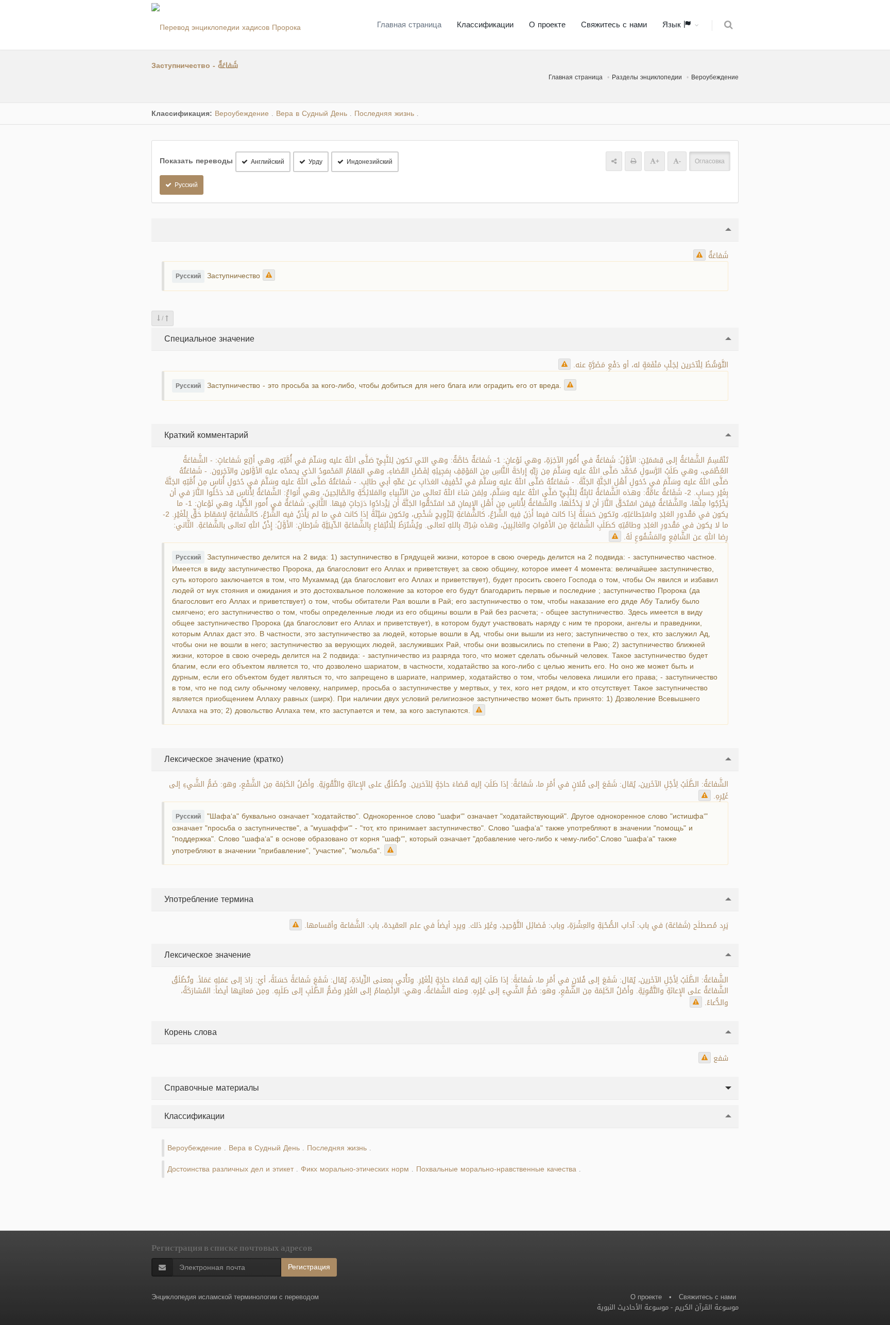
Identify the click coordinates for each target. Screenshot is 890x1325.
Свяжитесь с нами (614, 25)
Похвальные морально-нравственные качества (496, 1169)
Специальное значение (208, 339)
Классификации (485, 25)
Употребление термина (207, 899)
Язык (672, 25)
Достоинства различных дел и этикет (230, 1169)
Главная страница (409, 25)
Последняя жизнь (384, 114)
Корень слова (189, 1032)
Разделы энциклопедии (647, 77)
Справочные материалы (210, 1088)
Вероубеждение (715, 77)
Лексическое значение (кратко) (222, 759)
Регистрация (309, 1267)
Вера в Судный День (311, 114)
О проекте (547, 25)
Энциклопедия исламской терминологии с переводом (235, 1296)
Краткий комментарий (205, 435)
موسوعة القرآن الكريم (707, 1307)
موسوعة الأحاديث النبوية (633, 1307)
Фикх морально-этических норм (355, 1169)
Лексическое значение (206, 955)
